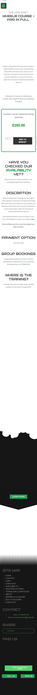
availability (11, 182)
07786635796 (25, 264)
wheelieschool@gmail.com (24, 617)
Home (8, 576)
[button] (18, 497)
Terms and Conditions (17, 592)
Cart (8, 581)
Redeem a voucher (15, 597)
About (9, 594)
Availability (12, 586)
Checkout (11, 584)
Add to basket (23, 140)
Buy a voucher (13, 600)
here (20, 102)
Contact (10, 578)
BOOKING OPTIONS (14, 589)
